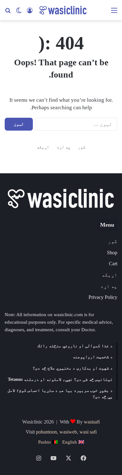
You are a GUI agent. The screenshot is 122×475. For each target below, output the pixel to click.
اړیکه (43, 147)
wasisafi (92, 421)
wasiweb (68, 432)
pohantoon (46, 432)
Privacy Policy (103, 297)
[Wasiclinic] (63, 10)
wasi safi (88, 432)
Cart (113, 263)
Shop (112, 252)
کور (81, 147)
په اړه (63, 147)
